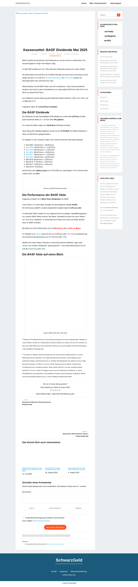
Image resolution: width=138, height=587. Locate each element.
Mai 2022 (29, 152)
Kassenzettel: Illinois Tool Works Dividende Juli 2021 (76, 468)
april (37, 535)
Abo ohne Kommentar (41, 520)
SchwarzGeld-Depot (53, 77)
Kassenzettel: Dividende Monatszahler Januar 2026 (109, 61)
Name (32, 508)
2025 (24, 535)
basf (41, 535)
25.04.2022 (69, 77)
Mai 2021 (29, 154)
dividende (46, 535)
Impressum (64, 571)
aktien (33, 535)
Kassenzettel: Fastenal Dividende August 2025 (52, 468)
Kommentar (27, 492)
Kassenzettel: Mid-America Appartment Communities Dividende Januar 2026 (109, 68)
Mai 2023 (29, 149)
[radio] (51, 390)
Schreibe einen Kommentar (71, 54)
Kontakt (54, 571)
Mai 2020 (29, 157)
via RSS (107, 40)
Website (78, 508)
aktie (28, 535)
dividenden (54, 535)
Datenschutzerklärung (79, 571)
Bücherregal (104, 101)
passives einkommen (64, 535)
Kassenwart (35, 54)
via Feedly (108, 31)
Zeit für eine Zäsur (106, 57)
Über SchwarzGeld (98, 3)
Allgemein (103, 97)
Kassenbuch (104, 105)
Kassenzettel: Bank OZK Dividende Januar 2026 (108, 81)
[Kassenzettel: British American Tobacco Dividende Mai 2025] (72, 415)
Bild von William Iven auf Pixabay (55, 544)
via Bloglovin (110, 36)
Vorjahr (38, 234)
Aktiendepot (115, 3)
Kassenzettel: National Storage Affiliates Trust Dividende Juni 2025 (32, 469)
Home (84, 3)
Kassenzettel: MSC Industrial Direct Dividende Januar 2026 (110, 75)
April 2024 (30, 147)
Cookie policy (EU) (69, 574)
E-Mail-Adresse (55, 508)
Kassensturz (104, 108)
